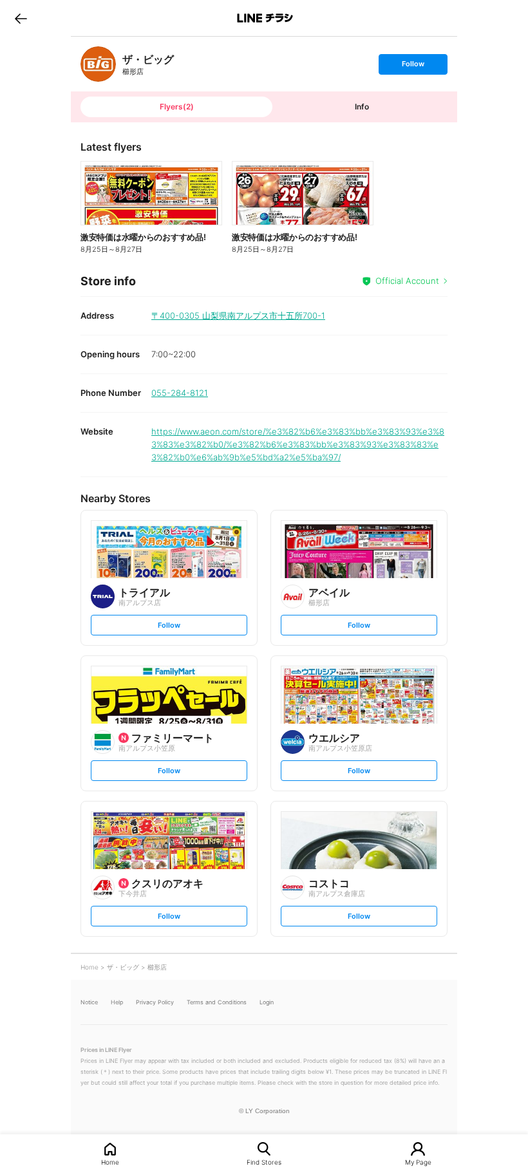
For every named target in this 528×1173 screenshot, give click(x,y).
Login (266, 1002)
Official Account (407, 281)
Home (110, 1161)
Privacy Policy (155, 1002)
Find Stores (264, 1161)
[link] (98, 64)
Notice (89, 1002)
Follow (412, 67)
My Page (418, 1161)
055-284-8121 (179, 393)
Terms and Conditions (217, 1002)
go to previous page (21, 18)
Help (117, 1002)
